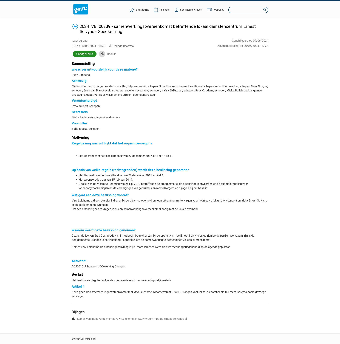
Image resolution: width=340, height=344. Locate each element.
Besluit (111, 54)
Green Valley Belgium (85, 338)
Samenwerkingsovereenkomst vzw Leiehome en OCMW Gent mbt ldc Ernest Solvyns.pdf (132, 318)
